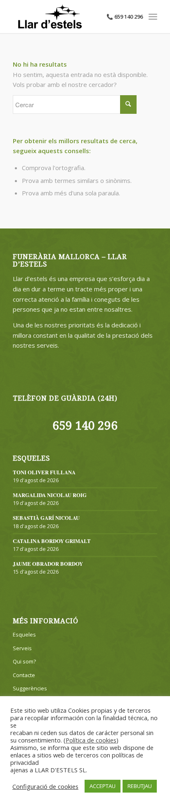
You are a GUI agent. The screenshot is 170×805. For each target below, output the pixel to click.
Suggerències (30, 688)
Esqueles (24, 634)
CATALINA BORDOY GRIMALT (52, 541)
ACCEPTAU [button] (103, 786)
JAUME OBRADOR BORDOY (48, 563)
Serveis (22, 648)
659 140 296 (85, 426)
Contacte (24, 675)
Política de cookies (91, 740)
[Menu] (153, 16)
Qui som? (24, 661)
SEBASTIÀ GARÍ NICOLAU (46, 517)
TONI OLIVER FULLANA (44, 472)
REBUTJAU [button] (140, 786)
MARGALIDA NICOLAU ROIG (50, 495)
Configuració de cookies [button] (45, 786)
